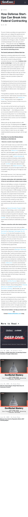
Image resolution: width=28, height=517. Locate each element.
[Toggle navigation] (25, 2)
